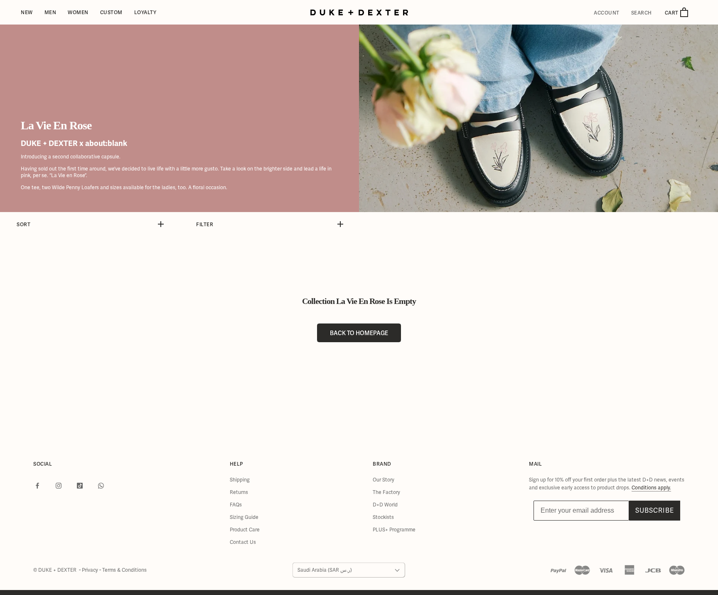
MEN (50, 12)
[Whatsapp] (101, 485)
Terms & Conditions (124, 570)
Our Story (383, 479)
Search (641, 13)
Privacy (90, 570)
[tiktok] (80, 485)
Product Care (245, 529)
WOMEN (78, 12)
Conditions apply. (651, 487)
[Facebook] (37, 485)
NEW (27, 12)
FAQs (236, 504)
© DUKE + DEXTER (55, 570)
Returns (239, 492)
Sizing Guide (244, 517)
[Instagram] (59, 485)
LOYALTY (145, 12)
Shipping (240, 479)
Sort (23, 224)
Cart (672, 12)
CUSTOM (111, 12)
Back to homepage (359, 333)
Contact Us (243, 542)
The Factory (386, 492)
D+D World (385, 504)
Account (607, 13)
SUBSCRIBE (654, 510)
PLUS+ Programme (394, 529)
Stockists (383, 517)
